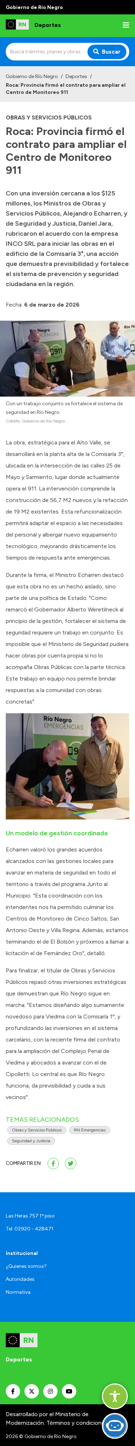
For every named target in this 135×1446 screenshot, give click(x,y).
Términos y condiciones (77, 1422)
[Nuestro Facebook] (13, 1391)
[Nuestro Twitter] (31, 1391)
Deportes (76, 76)
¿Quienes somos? (26, 1266)
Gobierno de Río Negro (32, 76)
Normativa (18, 1292)
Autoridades (20, 1279)
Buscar (111, 51)
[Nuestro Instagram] (50, 1391)
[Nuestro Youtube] (69, 1391)
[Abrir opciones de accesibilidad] (115, 1396)
